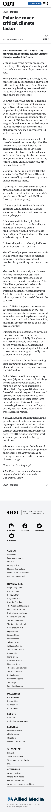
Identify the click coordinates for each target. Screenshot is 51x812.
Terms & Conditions (15, 756)
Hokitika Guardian (14, 602)
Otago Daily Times (14, 587)
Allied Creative (13, 734)
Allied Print (11, 738)
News (5, 12)
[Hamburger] (45, 4)
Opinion (14, 12)
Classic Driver (12, 701)
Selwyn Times (12, 642)
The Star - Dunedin (14, 671)
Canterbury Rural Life (16, 616)
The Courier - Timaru (15, 649)
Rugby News (12, 708)
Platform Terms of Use (16, 569)
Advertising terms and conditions (20, 784)
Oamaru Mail (12, 653)
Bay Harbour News (15, 627)
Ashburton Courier (14, 646)
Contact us (11, 554)
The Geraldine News (15, 620)
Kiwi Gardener (13, 697)
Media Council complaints (18, 572)
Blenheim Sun (13, 591)
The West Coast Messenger (18, 605)
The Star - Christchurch (16, 624)
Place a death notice (15, 776)
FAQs (9, 763)
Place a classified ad (15, 780)
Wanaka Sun (12, 657)
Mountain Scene (14, 664)
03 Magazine (12, 704)
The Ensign (11, 682)
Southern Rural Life (15, 678)
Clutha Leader (13, 675)
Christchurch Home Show (17, 721)
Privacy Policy (13, 565)
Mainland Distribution (16, 741)
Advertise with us (14, 773)
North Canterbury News (17, 613)
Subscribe (35, 3)
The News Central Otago (17, 667)
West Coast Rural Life (16, 609)
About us (10, 561)
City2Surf (11, 717)
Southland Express (14, 686)
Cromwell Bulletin (14, 660)
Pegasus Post (12, 631)
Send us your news (14, 558)
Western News (13, 635)
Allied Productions (14, 730)
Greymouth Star (13, 598)
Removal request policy (17, 576)
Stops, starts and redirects (18, 760)
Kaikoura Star (13, 595)
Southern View (13, 638)
